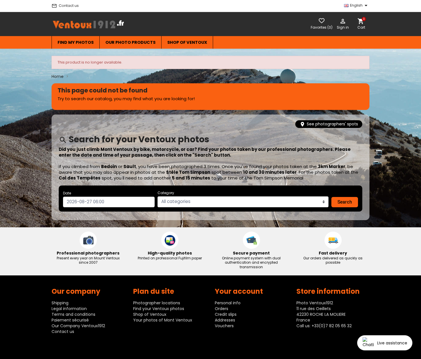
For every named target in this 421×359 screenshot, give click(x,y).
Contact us (65, 6)
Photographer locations (156, 303)
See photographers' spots (329, 124)
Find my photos (76, 42)
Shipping (60, 303)
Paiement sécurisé (70, 320)
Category (166, 192)
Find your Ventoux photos (158, 308)
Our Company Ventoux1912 (78, 326)
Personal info (228, 303)
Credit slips (226, 314)
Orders (221, 308)
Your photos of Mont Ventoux (162, 320)
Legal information (69, 308)
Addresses (225, 320)
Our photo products (130, 42)
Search (344, 202)
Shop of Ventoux (187, 42)
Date (67, 193)
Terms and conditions (73, 314)
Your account (239, 291)
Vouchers (224, 326)
